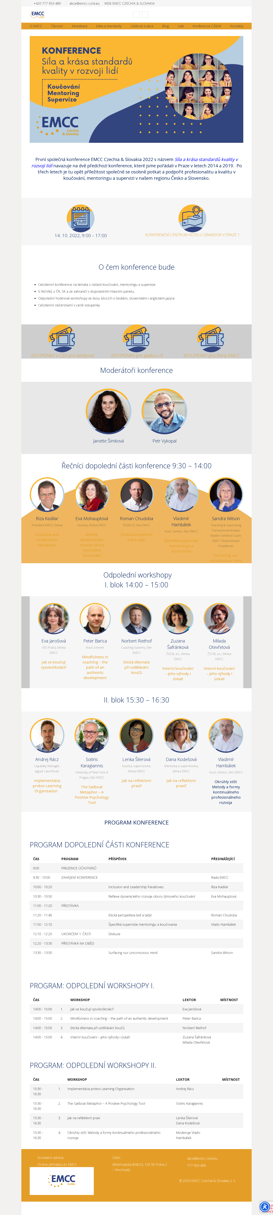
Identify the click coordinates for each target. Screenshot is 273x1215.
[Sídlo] (109, 1158)
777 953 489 (196, 1165)
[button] (241, 14)
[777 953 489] (183, 1165)
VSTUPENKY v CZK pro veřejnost (62, 355)
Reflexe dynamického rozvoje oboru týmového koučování (91, 545)
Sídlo (116, 1157)
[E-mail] (145, 14)
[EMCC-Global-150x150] (62, 1181)
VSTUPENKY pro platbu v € (137, 355)
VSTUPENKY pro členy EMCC (211, 355)
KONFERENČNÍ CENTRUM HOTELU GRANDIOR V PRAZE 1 (192, 234)
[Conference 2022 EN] (136, 89)
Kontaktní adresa (51, 1157)
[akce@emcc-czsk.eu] (183, 1158)
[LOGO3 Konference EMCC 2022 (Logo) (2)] (62, 338)
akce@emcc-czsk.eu (202, 1158)
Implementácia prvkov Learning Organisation (47, 785)
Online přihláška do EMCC (57, 1164)
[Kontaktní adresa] (34, 1158)
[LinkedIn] (136, 14)
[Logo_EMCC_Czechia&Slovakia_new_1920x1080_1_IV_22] (37, 15)
